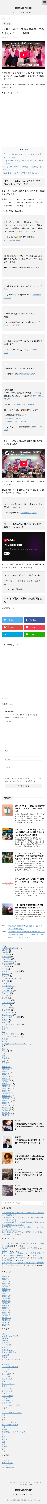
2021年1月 (6, 1079)
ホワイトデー (7, 1015)
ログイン (5, 1460)
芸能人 (4, 1051)
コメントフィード (9, 1465)
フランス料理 (7, 1007)
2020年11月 (6, 1084)
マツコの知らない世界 (11, 1017)
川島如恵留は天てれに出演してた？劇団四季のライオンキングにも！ (29, 1141)
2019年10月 (7, 1110)
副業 (3, 1027)
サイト (7, 767)
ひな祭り (5, 966)
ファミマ (5, 1005)
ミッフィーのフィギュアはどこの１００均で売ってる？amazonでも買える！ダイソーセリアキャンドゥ (29, 856)
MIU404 (5, 950)
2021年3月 (6, 1074)
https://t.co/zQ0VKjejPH (13, 418)
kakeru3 (12, 704)
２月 (3, 1061)
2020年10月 (7, 1086)
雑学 (3, 1056)
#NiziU (7, 399)
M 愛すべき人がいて (10, 948)
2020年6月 (6, 1096)
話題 (8, 699)
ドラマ (4, 998)
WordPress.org (8, 1467)
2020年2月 (6, 1105)
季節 (3, 1032)
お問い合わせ (13, 1482)
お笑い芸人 (6, 959)
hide (25, 149)
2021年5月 (6, 1069)
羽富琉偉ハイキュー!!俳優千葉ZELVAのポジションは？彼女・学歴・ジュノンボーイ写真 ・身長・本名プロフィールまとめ (26, 934)
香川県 (4, 1058)
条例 (3, 1049)
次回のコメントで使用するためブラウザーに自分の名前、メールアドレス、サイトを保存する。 (23, 779)
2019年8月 (6, 1115)
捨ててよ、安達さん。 (11, 1034)
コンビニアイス (8, 986)
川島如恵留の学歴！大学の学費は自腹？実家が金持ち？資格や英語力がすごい (29, 1159)
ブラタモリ (6, 1010)
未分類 (4, 1041)
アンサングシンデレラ (11, 971)
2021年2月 (6, 1076)
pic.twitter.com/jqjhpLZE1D (15, 421)
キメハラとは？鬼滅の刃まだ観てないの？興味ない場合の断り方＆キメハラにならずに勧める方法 (29, 832)
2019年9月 (6, 1113)
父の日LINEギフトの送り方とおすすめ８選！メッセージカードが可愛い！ (30, 808)
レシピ (4, 1022)
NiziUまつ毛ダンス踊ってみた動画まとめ (20, 173)
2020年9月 (6, 1088)
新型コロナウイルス (10, 1037)
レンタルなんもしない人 (12, 1024)
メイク (4, 1020)
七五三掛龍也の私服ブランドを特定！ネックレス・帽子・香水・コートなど (29, 1191)
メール (8, 759)
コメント (8, 721)
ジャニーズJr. (7, 991)
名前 (7, 751)
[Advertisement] (23, 120)
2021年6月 (6, 1067)
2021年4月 (6, 1072)
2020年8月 (6, 1091)
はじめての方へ (25, 1482)
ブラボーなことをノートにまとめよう (23, 1494)
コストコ (5, 981)
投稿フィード (7, 1463)
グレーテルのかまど (10, 978)
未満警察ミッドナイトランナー (14, 1044)
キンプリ (5, 976)
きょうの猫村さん (9, 964)
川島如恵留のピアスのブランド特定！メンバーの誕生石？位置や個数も (29, 1126)
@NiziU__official (36, 396)
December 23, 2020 (12, 240)
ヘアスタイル (7, 1012)
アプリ (4, 969)
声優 (3, 1029)
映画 (3, 1039)
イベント (5, 974)
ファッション (7, 1003)
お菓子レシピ (7, 962)
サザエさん (6, 988)
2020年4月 (6, 1101)
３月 (3, 1063)
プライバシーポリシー (25, 1484)
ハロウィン (6, 1000)
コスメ (4, 983)
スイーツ (5, 993)
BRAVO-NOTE (23, 8)
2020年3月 (6, 1103)
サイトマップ (37, 1482)
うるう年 (5, 954)
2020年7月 (6, 1093)
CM (5, 699)
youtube (5, 952)
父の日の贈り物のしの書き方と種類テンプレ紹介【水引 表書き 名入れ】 (29, 881)
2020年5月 (6, 1098)
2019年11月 (6, 1108)
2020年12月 (7, 1081)
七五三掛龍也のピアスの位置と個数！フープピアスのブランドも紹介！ (28, 1175)
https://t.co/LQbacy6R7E (27, 404)
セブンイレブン (8, 995)
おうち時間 (6, 957)
